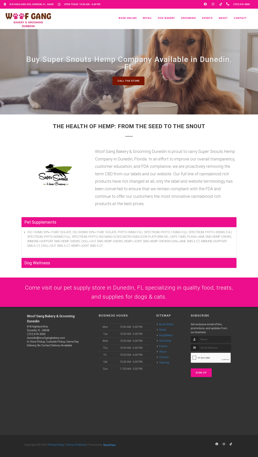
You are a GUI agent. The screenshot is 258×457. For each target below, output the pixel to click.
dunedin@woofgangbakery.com (46, 337)
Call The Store (128, 80)
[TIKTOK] (221, 4)
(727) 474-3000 (36, 334)
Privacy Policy (56, 444)
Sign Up (201, 372)
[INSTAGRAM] (213, 4)
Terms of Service (76, 444)
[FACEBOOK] (205, 4)
